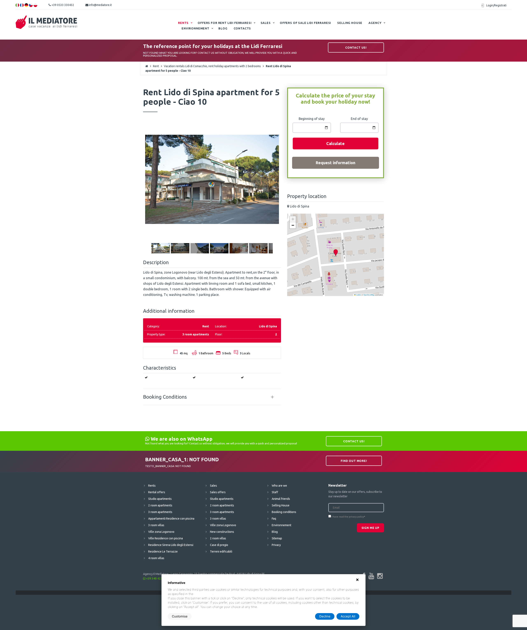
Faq (274, 518)
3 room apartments (160, 512)
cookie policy (203, 594)
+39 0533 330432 (62, 5)
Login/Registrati (496, 5)
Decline (324, 616)
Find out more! (354, 461)
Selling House (349, 23)
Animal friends (281, 498)
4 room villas (156, 558)
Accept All (348, 616)
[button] (335, 252)
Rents (183, 23)
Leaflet (358, 295)
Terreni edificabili (221, 551)
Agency (374, 23)
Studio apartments (160, 498)
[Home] (46, 22)
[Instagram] (380, 576)
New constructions (222, 531)
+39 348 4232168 (157, 578)
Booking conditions (284, 512)
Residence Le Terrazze (163, 551)
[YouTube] (371, 576)
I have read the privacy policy (348, 516)
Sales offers (218, 492)
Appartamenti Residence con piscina (171, 518)
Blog (222, 28)
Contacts (242, 28)
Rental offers (156, 492)
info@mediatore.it (100, 5)
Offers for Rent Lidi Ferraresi (224, 23)
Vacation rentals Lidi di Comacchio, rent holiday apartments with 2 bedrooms (212, 66)
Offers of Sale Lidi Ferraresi (305, 23)
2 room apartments (160, 505)
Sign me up (370, 527)
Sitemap (277, 538)
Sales (266, 23)
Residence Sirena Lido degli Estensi (170, 545)
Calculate (335, 143)
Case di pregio (219, 545)
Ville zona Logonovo (161, 531)
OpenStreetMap (369, 295)
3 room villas (156, 525)
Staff (275, 492)
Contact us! (356, 47)
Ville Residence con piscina (165, 538)
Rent (156, 66)
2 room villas (218, 538)
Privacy (276, 545)
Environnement (195, 28)
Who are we (279, 485)
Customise (180, 616)
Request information (335, 162)
